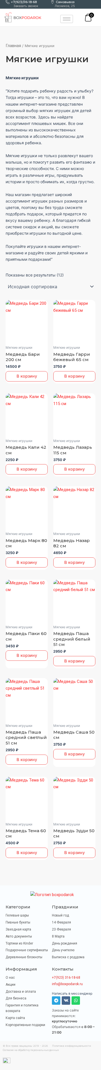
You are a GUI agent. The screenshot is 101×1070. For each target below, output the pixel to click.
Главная (13, 45)
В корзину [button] (27, 376)
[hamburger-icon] (66, 19)
